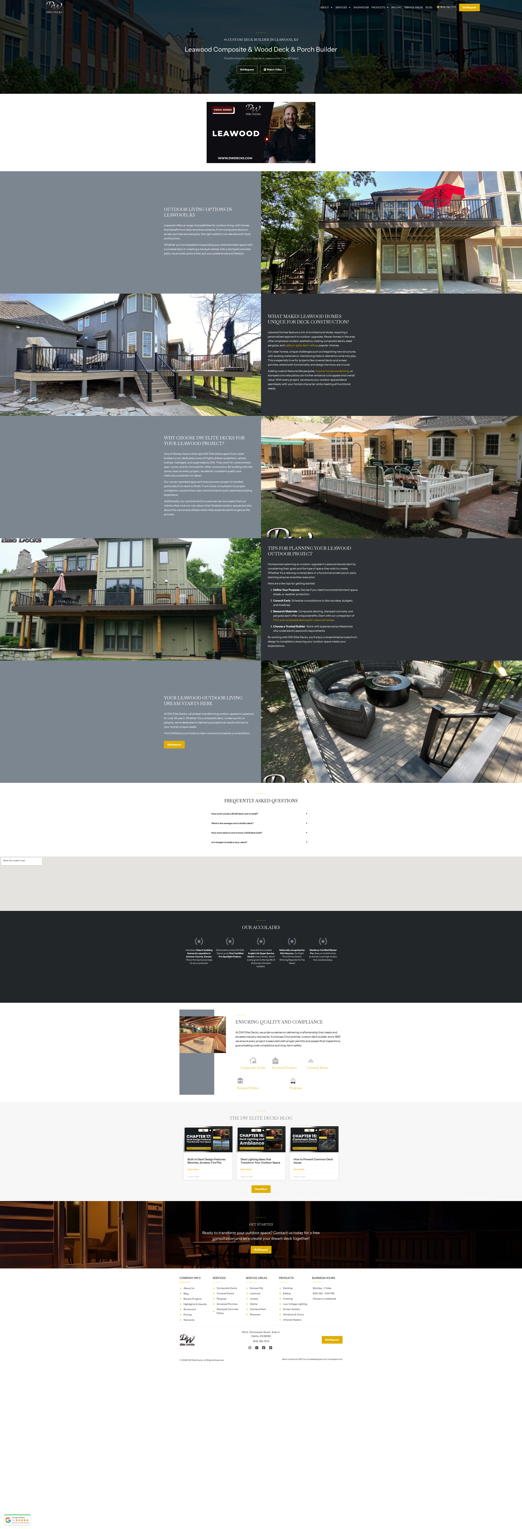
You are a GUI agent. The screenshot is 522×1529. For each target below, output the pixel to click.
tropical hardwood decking (332, 371)
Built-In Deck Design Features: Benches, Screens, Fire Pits (207, 1161)
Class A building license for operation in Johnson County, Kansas (199, 953)
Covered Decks (317, 1068)
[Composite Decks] (253, 1060)
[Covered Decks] (310, 1060)
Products (378, 7)
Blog (429, 7)
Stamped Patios (248, 1088)
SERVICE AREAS (256, 1278)
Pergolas (296, 1088)
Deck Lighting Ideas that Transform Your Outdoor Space (260, 1161)
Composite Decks (253, 1068)
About (324, 7)
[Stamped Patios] (240, 1080)
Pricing (396, 7)
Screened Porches (284, 1068)
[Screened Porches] (275, 1060)
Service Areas (413, 7)
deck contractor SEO (292, 1359)
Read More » (193, 1169)
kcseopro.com (335, 1359)
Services (341, 7)
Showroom (361, 7)
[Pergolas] (293, 1080)
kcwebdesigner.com (317, 1359)
